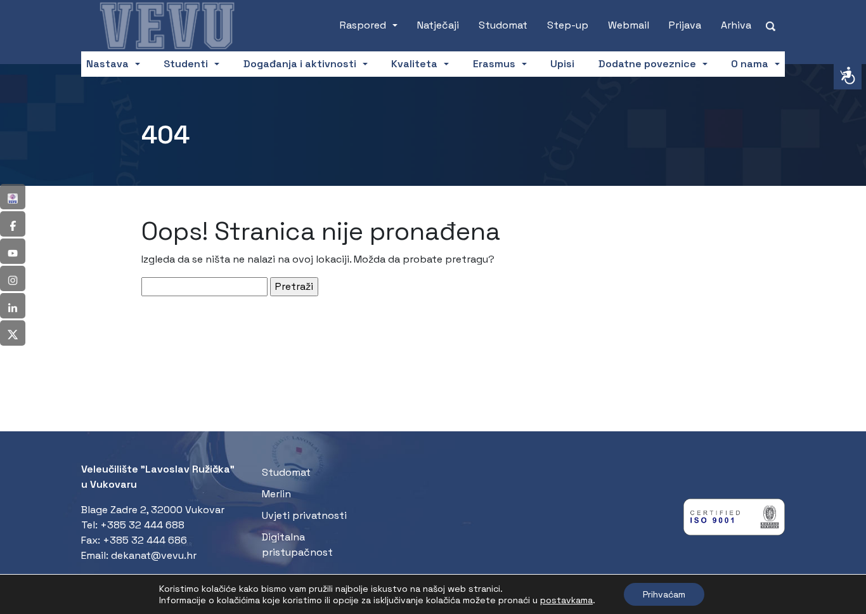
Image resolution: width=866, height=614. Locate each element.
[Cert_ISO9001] (734, 520)
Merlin (276, 493)
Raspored (363, 25)
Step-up (567, 25)
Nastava (107, 63)
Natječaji (438, 25)
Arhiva (736, 25)
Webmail (628, 25)
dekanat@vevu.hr (154, 555)
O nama (749, 63)
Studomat (503, 25)
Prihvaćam (664, 594)
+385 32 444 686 (145, 540)
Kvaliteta (414, 63)
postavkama (566, 600)
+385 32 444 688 (142, 525)
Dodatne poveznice (647, 63)
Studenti (186, 63)
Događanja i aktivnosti (299, 63)
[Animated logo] (166, 25)
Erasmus (494, 63)
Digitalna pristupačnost (297, 544)
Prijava (685, 25)
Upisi (562, 63)
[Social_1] (12, 196)
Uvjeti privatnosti (304, 515)
